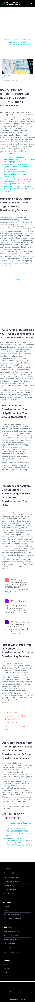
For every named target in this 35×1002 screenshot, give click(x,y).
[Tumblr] (11, 853)
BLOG (6, 964)
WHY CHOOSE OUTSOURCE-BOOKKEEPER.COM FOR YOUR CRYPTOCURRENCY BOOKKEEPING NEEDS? (18, 832)
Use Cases (7, 910)
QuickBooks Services (11, 894)
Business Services (10, 889)
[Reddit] (17, 853)
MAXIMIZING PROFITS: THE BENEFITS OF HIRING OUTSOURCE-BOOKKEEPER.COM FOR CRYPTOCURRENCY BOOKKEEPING (18, 841)
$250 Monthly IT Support (12, 918)
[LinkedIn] (14, 853)
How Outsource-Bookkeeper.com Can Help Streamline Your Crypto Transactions (18, 174)
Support (22, 992)
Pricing (6, 906)
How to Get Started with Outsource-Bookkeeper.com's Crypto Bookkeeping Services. (19, 188)
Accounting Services (11, 877)
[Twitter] (6, 853)
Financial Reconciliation (12, 881)
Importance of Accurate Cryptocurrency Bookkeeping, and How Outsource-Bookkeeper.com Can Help (19, 181)
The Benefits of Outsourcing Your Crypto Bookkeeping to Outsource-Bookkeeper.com (17, 166)
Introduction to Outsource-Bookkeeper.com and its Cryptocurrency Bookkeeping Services (19, 159)
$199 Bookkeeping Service (13, 914)
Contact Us (13, 992)
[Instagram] (21, 984)
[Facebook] (3, 853)
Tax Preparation (9, 885)
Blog (3, 78)
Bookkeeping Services (11, 873)
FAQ (5, 973)
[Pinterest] (8, 853)
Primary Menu (31, 3)
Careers (6, 968)
